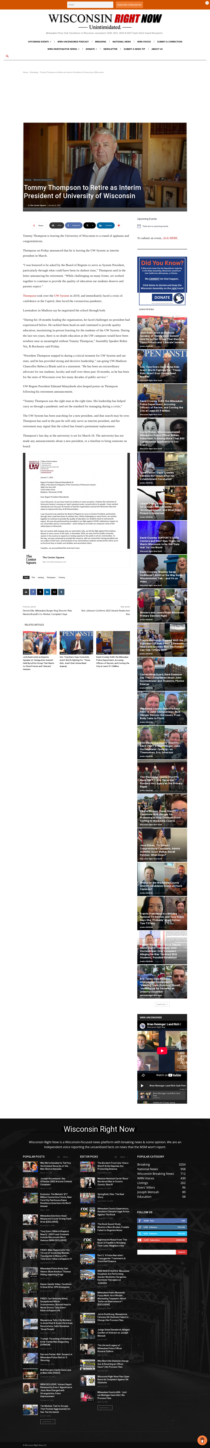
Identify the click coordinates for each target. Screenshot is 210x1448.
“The (33, 577)
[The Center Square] (26, 205)
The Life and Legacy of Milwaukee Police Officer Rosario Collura (109, 1348)
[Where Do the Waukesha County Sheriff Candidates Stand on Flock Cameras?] (162, 879)
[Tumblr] (61, 592)
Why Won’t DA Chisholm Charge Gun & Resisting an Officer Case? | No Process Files (113, 1364)
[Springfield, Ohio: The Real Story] (87, 1198)
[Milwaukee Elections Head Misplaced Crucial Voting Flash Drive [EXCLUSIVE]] (30, 1219)
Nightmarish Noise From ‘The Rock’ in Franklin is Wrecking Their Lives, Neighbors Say (112, 1243)
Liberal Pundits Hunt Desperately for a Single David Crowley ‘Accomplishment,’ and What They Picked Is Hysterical (160, 508)
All (58, 1157)
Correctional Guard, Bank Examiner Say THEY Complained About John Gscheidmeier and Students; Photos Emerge (162, 679)
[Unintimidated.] (105, 21)
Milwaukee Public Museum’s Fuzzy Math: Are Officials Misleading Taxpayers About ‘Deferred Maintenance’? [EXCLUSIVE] (111, 1298)
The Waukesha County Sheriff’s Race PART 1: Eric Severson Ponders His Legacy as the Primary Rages (161, 781)
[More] (119, 225)
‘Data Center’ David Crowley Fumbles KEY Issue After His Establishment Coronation (157, 476)
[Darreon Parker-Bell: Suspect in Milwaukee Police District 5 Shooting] (30, 1358)
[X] (40, 592)
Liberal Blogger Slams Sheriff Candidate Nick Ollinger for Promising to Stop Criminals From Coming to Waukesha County (160, 816)
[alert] (162, 226)
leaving (41, 577)
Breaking (34, 72)
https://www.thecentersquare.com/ (54, 562)
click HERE (170, 238)
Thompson (29, 295)
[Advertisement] (105, 97)
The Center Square (38, 205)
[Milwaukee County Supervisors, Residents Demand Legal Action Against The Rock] (87, 1212)
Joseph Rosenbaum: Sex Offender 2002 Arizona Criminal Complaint (56, 1181)
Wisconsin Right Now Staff (151, 380)
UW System (61, 295)
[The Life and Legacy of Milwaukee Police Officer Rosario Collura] (87, 1349)
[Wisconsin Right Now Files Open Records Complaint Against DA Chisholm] (87, 1380)
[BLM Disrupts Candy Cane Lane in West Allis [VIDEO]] (30, 1374)
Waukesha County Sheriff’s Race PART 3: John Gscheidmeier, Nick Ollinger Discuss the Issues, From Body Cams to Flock (160, 713)
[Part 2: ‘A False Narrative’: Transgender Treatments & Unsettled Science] (87, 1259)
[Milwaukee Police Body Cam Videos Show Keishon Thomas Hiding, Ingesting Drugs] (30, 1272)
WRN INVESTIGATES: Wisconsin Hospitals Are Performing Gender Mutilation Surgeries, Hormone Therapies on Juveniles (113, 1277)
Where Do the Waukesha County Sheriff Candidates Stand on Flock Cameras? (161, 886)
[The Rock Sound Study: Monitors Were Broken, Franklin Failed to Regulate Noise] (87, 1228)
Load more (161, 1004)
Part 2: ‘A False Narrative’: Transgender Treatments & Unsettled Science (111, 1258)
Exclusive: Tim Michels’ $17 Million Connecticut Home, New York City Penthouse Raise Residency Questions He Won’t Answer (55, 1200)
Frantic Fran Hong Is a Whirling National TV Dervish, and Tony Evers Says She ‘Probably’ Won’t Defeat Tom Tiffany (162, 918)
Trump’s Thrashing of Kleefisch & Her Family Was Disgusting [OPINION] (56, 1342)
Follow (181, 1227)
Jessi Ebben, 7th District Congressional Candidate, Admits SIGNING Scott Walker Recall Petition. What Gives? (160, 850)
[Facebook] (33, 592)
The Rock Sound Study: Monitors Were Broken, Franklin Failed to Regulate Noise (113, 1227)
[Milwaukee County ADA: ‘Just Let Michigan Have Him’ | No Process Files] (87, 1396)
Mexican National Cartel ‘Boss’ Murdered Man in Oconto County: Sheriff (112, 1181)
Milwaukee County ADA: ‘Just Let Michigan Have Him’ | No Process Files (112, 1395)
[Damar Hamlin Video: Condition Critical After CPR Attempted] (30, 1288)
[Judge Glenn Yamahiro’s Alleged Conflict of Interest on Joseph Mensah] (87, 1333)
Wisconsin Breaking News (43, 180)
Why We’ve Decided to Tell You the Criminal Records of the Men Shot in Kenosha (55, 1166)
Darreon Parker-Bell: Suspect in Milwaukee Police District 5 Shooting (56, 1357)
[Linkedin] (47, 592)
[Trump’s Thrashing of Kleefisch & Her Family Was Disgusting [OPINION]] (30, 1342)
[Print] (26, 592)
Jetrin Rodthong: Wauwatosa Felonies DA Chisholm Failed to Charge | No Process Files (113, 1317)
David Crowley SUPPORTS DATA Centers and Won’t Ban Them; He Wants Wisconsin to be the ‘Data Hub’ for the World (160, 542)
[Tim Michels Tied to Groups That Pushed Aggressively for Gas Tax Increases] (30, 1410)
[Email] (54, 592)
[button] (7, 56)
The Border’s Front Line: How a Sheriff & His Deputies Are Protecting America (112, 1166)
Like (183, 1221)
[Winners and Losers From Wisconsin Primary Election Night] (162, 606)
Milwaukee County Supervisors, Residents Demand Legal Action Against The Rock (113, 1211)
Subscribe (180, 1240)
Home (25, 72)
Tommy (62, 577)
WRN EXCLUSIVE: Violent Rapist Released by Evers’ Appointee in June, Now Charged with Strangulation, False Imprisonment (56, 1390)
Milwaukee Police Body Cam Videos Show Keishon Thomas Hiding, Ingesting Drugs (55, 1271)
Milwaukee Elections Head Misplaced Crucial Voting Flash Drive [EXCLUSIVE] (55, 1219)
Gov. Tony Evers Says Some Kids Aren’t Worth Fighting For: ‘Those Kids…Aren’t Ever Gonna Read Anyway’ (160, 371)
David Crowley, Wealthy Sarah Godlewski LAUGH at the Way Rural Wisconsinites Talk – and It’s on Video (161, 576)
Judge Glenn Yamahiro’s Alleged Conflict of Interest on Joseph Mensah (113, 1332)
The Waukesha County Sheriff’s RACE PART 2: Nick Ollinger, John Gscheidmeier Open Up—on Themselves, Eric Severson (160, 747)
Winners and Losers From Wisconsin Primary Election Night (162, 614)
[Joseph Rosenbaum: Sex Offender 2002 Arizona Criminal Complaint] (30, 1182)
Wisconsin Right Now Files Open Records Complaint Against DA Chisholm (113, 1379)
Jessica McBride (146, 346)
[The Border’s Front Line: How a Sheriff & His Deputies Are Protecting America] (87, 1167)
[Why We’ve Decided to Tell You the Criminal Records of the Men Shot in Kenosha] (30, 1167)
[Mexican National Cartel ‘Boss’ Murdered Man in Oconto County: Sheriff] (87, 1182)
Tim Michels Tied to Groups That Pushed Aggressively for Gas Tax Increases (55, 1409)
